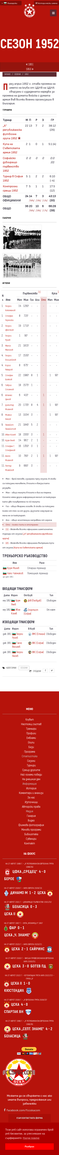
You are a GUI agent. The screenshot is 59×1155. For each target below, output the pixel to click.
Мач (19, 300)
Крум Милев (13, 568)
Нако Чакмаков (15, 573)
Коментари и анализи (31, 793)
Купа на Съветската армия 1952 (11, 148)
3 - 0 (25, 966)
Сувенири (31, 839)
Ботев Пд (38, 966)
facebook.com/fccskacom (23, 1110)
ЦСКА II (9, 914)
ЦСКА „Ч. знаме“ (17, 935)
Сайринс (37, 949)
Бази (31, 747)
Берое (9, 878)
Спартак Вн (13, 1011)
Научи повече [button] (31, 1138)
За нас (31, 797)
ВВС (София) (38, 643)
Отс (43, 300)
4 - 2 (49, 1029)
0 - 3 (33, 906)
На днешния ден (31, 779)
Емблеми (31, 738)
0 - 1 (21, 927)
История (31, 788)
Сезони (17, 74)
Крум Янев (10, 440)
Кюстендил (14, 990)
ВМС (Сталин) (38, 634)
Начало (7, 74)
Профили (31, 733)
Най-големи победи (31, 775)
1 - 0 (26, 983)
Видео (31, 820)
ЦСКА (41, 892)
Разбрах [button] (29, 1146)
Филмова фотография (31, 825)
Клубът (29, 720)
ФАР (12, 927)
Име (8, 300)
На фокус (29, 854)
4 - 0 (42, 871)
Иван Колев (10, 434)
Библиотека (31, 834)
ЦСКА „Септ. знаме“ (28, 1029)
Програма (29, 752)
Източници (31, 802)
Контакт (29, 843)
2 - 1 (24, 949)
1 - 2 (32, 892)
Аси (37, 300)
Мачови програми (31, 830)
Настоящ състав (31, 724)
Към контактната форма (30, 1118)
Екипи (31, 742)
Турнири (31, 765)
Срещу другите (31, 770)
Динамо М (19, 892)
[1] (39, 292)
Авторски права (31, 807)
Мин (26, 300)
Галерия (31, 816)
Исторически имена (47, 3)
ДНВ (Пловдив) (34, 600)
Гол (32, 300)
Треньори (31, 729)
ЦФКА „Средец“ (24, 871)
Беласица (20, 906)
